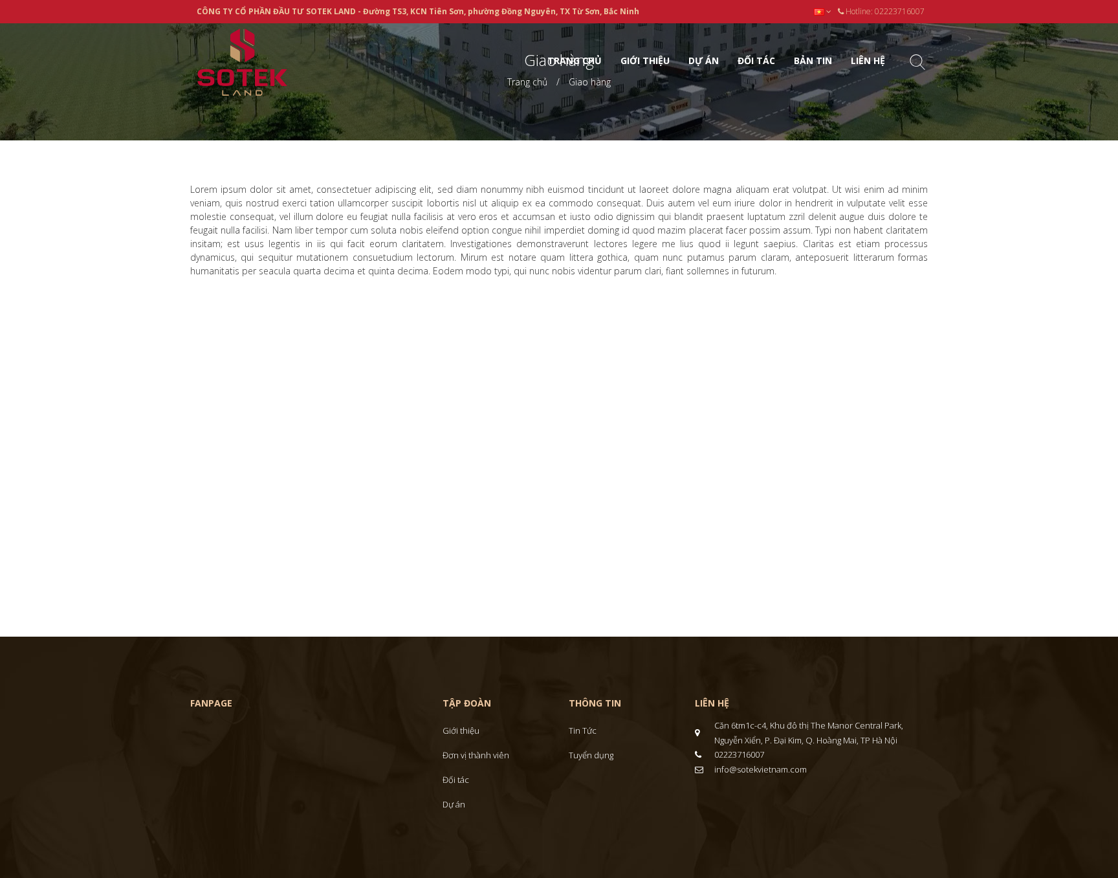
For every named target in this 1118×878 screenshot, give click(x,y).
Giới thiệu (461, 730)
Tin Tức (583, 730)
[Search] (917, 64)
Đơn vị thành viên (476, 755)
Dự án (454, 804)
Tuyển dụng (591, 755)
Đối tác (456, 779)
